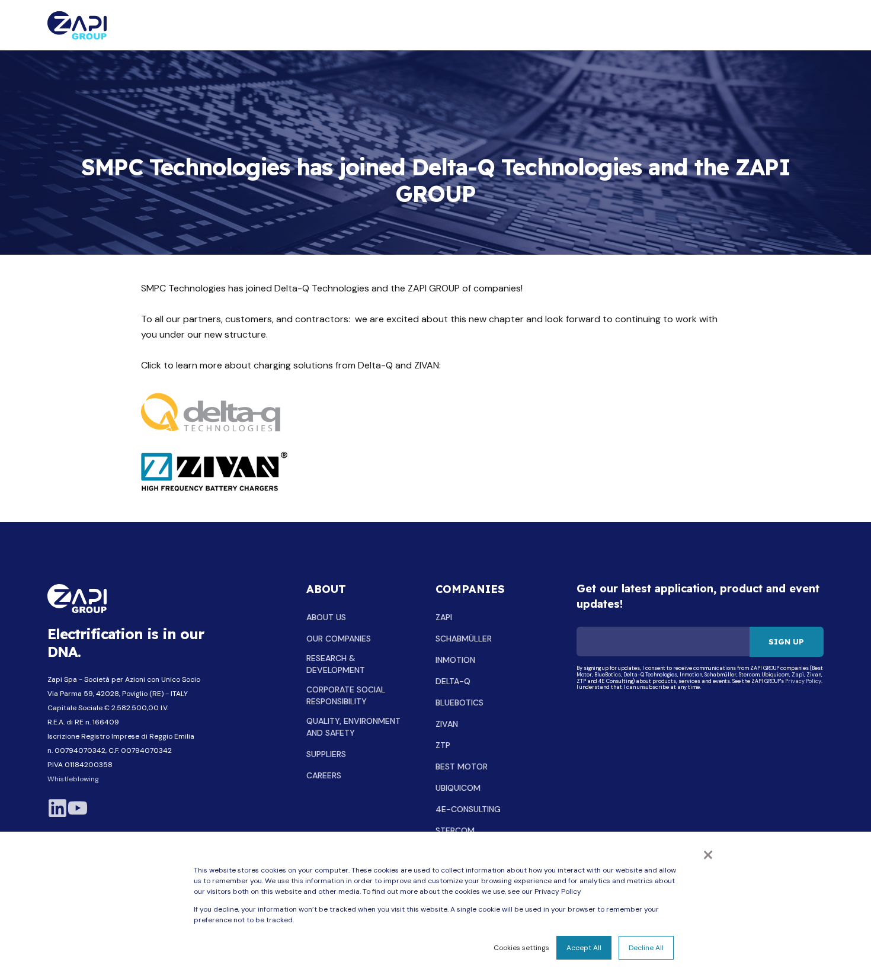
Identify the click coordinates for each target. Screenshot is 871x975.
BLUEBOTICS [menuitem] (459, 702)
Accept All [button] (583, 947)
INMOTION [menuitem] (455, 660)
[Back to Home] (77, 25)
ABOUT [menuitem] (326, 590)
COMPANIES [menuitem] (470, 590)
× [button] (708, 853)
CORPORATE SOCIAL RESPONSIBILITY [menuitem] (345, 695)
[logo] (77, 598)
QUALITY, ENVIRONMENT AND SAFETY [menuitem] (353, 727)
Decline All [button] (646, 947)
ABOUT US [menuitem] (326, 617)
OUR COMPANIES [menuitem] (338, 638)
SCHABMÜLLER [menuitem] (464, 638)
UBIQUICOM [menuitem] (458, 787)
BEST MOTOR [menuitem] (462, 766)
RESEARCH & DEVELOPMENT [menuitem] (335, 664)
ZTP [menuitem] (443, 745)
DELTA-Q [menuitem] (453, 681)
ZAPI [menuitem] (444, 617)
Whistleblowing (73, 779)
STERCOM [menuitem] (455, 830)
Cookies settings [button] (521, 947)
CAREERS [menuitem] (323, 775)
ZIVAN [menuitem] (447, 724)
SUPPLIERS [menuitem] (326, 754)
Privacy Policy (803, 681)
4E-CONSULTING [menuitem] (468, 809)
